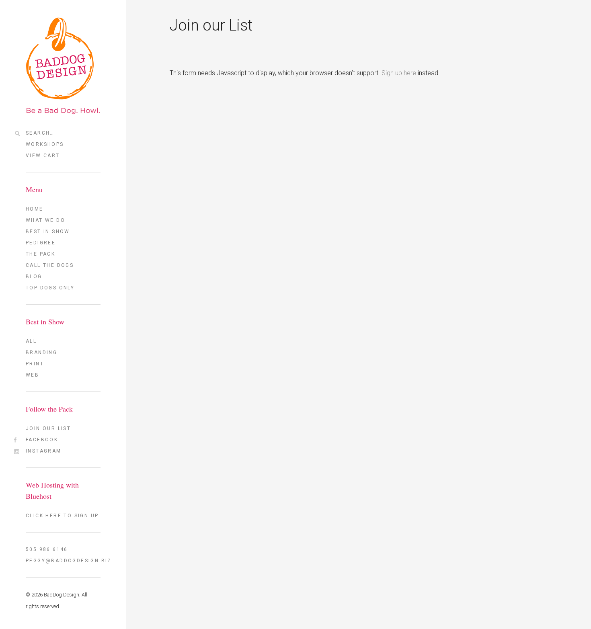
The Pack (40, 254)
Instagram (44, 451)
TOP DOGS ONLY (50, 288)
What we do (45, 220)
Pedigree (40, 243)
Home (34, 209)
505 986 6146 (47, 549)
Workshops (45, 144)
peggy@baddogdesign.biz (63, 560)
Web (32, 375)
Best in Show (48, 231)
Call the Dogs (50, 265)
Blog (34, 276)
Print (35, 364)
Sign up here (399, 73)
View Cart (43, 155)
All (31, 341)
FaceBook (42, 440)
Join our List (48, 428)
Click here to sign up (62, 515)
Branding (41, 352)
